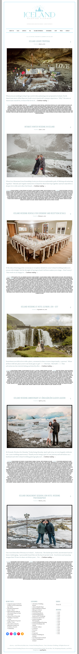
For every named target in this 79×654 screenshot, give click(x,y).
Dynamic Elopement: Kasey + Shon (13, 609)
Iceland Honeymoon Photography (28, 567)
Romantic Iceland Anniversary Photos (44, 477)
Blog (18, 30)
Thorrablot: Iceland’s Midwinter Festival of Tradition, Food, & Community (13, 626)
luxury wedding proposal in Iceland (53, 111)
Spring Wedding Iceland (23, 480)
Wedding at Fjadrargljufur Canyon (36, 481)
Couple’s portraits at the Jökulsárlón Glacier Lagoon (34, 466)
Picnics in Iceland (14, 112)
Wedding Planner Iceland (51, 292)
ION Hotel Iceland (16, 571)
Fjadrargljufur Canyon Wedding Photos (18, 467)
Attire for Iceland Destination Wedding (41, 463)
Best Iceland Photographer (45, 191)
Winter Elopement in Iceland (53, 200)
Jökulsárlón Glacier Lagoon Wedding (52, 475)
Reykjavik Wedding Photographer (26, 112)
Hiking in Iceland (37, 610)
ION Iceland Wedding (61, 291)
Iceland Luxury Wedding (39, 107)
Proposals (25, 105)
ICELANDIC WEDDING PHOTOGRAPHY (49, 378)
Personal (38, 461)
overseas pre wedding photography (23, 573)
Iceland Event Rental (54, 281)
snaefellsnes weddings (18, 382)
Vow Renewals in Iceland (39, 638)
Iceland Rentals (69, 283)
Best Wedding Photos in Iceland (35, 465)
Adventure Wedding (63, 190)
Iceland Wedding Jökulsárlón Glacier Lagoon (62, 473)
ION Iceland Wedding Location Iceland (39, 571)
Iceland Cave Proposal (20, 106)
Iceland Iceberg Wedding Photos (47, 470)
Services (24, 30)
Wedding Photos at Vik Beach (59, 481)
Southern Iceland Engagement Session (51, 575)
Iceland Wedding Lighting (40, 287)
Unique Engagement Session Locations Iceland (24, 577)
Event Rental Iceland (47, 278)
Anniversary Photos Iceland (57, 462)
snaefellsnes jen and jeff (39, 381)
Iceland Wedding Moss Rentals (13, 288)
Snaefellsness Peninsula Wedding (30, 382)
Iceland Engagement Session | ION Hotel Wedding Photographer (39, 496)
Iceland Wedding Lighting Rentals (53, 287)
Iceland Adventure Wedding (21, 375)
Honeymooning (14, 562)
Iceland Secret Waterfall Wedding (24, 195)
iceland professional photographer (15, 108)
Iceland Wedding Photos (39, 196)
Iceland (67, 279)
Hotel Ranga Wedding (61, 279)
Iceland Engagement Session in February (44, 566)
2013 (58, 632)
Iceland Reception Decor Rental (58, 283)
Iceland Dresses (46, 281)
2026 (58, 612)
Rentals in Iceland (27, 292)
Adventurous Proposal (50, 105)
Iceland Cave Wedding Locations (48, 468)
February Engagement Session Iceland (43, 564)
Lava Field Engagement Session (42, 572)
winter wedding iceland (51, 579)
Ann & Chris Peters (37, 462)
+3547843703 (42, 650)
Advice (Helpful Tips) (15, 277)
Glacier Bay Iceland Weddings (44, 467)
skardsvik (22, 381)
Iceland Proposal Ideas (36, 108)
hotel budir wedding (19, 279)
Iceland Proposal (27, 108)
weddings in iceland (57, 384)
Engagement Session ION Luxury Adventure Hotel (61, 563)
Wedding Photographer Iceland (50, 383)
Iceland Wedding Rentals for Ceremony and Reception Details (39, 213)
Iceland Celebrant (14, 194)
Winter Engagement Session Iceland (30, 579)
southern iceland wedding (38, 198)
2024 (58, 615)
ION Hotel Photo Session (25, 571)
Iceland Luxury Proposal (39, 41)
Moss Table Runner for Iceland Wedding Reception (43, 380)
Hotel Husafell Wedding (51, 279)
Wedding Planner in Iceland (62, 292)
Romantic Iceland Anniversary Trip (60, 477)
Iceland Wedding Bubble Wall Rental (28, 285)
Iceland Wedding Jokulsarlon (46, 473)
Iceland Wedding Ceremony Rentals (23, 286)
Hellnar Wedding (29, 374)
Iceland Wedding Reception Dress (26, 474)
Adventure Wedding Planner (31, 372)
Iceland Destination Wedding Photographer (46, 565)
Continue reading (43, 101)
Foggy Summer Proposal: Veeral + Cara (14, 621)
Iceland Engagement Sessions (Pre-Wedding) (38, 615)
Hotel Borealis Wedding (67, 278)
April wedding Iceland (19, 191)
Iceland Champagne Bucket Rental (14, 281)
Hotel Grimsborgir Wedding (40, 279)
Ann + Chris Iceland (46, 462)
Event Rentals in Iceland (57, 278)
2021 (58, 620)
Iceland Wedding (43, 110)
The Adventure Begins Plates (39, 112)
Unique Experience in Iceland (52, 112)
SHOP (56, 30)
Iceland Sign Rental (11, 284)
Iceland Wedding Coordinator (31, 376)
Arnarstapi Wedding (63, 372)
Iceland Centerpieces (44, 280)
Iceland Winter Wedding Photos (55, 197)
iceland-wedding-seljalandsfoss (54, 474)
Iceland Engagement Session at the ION (27, 566)
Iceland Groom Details (21, 283)
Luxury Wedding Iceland (40, 111)
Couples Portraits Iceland (17, 466)
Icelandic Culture (37, 627)
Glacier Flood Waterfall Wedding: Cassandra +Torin (13, 617)
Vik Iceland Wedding (59, 198)
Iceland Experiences (38, 30)
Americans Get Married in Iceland (26, 462)
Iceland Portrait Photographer (59, 567)
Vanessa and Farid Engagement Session (42, 577)
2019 (58, 623)
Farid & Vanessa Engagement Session (27, 564)
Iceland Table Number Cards (22, 284)
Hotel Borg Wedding (10, 279)
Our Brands (48, 30)
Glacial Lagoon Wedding (33, 467)
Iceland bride (25, 280)
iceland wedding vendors (29, 378)
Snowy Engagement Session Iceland (34, 575)
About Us (11, 30)
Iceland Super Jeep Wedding (37, 195)
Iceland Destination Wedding (40, 106)
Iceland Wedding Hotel (64, 569)
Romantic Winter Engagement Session (36, 574)
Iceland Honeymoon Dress (64, 469)
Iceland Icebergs (57, 470)
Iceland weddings (22, 197)
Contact (68, 30)
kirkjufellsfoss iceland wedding (64, 378)
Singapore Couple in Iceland (21, 575)
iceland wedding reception (11, 289)
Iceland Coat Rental (25, 281)
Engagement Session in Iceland (29, 563)
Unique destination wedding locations (56, 382)
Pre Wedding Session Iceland (21, 574)
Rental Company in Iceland (17, 292)
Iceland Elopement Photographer (34, 194)
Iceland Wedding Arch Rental (56, 284)
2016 (58, 627)
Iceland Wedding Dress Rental (28, 287)
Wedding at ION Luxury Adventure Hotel (59, 577)
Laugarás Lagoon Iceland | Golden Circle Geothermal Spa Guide (14, 605)
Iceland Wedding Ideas (63, 376)
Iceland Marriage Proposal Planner (63, 107)
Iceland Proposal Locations (48, 108)
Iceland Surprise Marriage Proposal (32, 110)
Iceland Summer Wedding (45, 375)
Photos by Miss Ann (65, 111)
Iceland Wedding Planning (16, 105)
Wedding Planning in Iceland (64, 112)
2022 (58, 618)
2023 (58, 617)
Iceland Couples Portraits (61, 468)
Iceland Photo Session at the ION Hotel (43, 567)
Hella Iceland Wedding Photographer (59, 467)
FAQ (30, 30)
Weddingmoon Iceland (35, 578)
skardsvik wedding (29, 381)
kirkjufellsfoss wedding (12, 380)
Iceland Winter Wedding (43, 197)
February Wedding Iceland (65, 564)
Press (61, 30)
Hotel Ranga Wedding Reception (22, 468)
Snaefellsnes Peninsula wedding (51, 381)
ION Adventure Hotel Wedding (50, 291)
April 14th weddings (28, 463)
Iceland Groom (13, 283)
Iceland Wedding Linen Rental (66, 287)
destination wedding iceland (33, 373)
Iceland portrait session (67, 470)
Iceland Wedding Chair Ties (50, 286)
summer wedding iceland (43, 382)
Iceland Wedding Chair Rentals (37, 286)
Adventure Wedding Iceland (12, 462)
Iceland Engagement (68, 565)
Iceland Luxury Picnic (17, 107)
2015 (58, 629)
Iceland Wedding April (24, 473)
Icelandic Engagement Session (61, 570)
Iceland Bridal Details (17, 280)
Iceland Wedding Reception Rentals (25, 289)
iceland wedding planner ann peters (63, 196)
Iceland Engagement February (12, 566)
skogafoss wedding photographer (52, 478)
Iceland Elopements (15, 190)
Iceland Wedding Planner (66, 110)
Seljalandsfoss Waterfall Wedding (26, 478)
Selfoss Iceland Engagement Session (52, 574)
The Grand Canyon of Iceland (35, 480)
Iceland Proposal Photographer (61, 108)
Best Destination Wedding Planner (31, 191)
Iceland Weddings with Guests (28, 370)
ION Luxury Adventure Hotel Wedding (27, 572)
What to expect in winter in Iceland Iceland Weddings (60, 578)
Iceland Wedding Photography (25, 190)
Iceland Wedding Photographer (54, 110)
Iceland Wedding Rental (38, 289)
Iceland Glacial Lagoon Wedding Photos (49, 469)
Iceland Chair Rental (67, 280)
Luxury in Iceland (30, 111)
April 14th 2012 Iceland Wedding (17, 463)
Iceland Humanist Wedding (55, 194)
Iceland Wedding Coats (61, 286)
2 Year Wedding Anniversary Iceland (63, 461)
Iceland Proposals (20, 110)
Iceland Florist (62, 281)
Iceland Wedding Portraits (13, 197)
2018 (58, 624)
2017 (58, 626)
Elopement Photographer (38, 193)
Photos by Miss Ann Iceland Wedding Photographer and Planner (54, 573)
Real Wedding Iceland (15, 381)
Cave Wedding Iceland (18, 193)
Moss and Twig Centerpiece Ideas (25, 380)
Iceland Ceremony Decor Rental (56, 280)
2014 (58, 630)
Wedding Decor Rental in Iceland (39, 292)
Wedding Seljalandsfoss (30, 482)
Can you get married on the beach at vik (50, 465)
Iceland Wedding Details (16, 287)
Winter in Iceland (42, 579)
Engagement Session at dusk (17, 563)
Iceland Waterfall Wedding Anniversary (14, 471)
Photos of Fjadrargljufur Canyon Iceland (63, 476)
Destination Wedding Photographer (60, 373)
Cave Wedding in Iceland (28, 193)
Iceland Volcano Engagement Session (52, 569)
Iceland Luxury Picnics (11, 195)
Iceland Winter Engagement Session (36, 570)
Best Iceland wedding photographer (59, 191)
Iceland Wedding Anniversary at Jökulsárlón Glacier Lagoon (39, 397)
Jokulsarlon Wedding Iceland (25, 475)
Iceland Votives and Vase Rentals (35, 284)
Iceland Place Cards (39, 283)
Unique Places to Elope (49, 198)
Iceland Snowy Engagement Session (35, 569)
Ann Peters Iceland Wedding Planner (21, 278)
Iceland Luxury (50, 106)
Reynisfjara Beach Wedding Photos (28, 477)
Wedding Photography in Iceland (27, 200)
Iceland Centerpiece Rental (34, 280)
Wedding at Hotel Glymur (16, 383)
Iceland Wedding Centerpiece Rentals (44, 285)
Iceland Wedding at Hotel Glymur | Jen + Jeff (39, 306)
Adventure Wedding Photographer (17, 372)
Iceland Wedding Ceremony (58, 285)
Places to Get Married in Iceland (13, 477)
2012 (58, 634)
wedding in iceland (67, 198)
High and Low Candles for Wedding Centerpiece (43, 374)
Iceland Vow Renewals (38, 618)
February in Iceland (56, 564)
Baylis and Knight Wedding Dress (57, 463)
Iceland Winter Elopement (32, 197)
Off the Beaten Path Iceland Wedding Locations (34, 476)
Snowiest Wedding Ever (28, 198)
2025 (58, 614)
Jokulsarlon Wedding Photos (38, 475)
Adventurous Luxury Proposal (38, 105)
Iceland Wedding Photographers (41, 288)
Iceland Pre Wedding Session (22, 569)
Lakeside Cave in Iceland (22, 111)
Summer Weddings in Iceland (57, 277)
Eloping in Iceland (48, 193)
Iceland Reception (48, 283)
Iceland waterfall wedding (56, 375)
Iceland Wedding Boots (16, 285)
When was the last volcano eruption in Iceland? (62, 482)
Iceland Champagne (30, 106)
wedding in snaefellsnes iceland (37, 383)
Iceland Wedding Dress (55, 195)
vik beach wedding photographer (64, 480)
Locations (37, 370)
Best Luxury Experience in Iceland (62, 105)
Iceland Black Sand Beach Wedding (60, 193)
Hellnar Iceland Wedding (20, 374)
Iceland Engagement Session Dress (33, 469)
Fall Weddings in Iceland (26, 277)
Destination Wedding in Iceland (46, 373)
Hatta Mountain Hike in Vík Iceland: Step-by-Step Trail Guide (14, 613)
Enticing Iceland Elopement (13, 564)
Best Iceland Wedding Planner (35, 278)
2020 (58, 621)
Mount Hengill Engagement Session (56, 572)
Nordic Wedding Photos (19, 476)
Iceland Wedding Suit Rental (20, 291)
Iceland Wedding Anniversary (37, 471)
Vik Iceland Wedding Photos (23, 481)
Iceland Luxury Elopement (58, 106)
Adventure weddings (41, 372)
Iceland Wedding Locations (66, 195)
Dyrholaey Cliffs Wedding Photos (54, 466)
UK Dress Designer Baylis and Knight (49, 480)
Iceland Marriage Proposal (50, 107)
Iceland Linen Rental (30, 283)
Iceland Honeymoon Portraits (24, 470)
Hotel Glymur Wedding (29, 279)
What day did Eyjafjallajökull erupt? (43, 482)
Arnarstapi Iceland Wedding (52, 372)
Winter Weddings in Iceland (49, 190)
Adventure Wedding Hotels (37, 604)
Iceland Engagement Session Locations (61, 566)
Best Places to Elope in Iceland (21, 465)
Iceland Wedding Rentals (11, 111)
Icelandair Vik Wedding (67, 197)
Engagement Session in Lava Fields (43, 563)
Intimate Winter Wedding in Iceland (39, 126)
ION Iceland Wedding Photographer (54, 571)
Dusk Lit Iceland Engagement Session (40, 562)
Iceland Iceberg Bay (35, 470)
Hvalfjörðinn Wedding (10, 375)
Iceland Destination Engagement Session (15, 565)
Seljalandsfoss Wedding (39, 478)
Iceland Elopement (22, 194)
